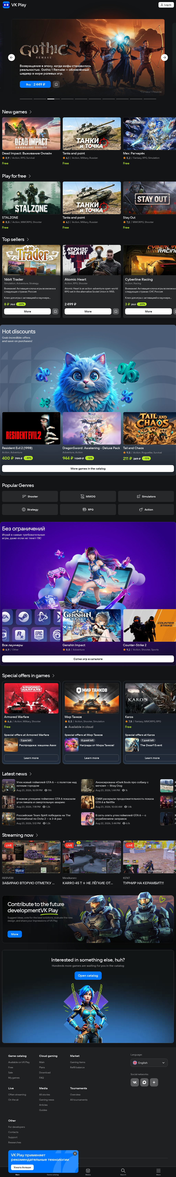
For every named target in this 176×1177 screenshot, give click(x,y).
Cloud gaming (48, 1056)
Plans (42, 1067)
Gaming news (46, 1099)
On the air (13, 1099)
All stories (44, 1094)
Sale (10, 1072)
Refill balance (77, 1067)
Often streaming (17, 1094)
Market (74, 1056)
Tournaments (78, 1088)
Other (12, 1120)
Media (43, 1088)
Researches (14, 1142)
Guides (43, 1110)
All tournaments (78, 1099)
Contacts (13, 1132)
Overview (75, 1094)
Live (11, 1088)
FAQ (41, 1077)
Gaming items (77, 1062)
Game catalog (17, 1056)
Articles (43, 1104)
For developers (16, 1126)
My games (14, 1077)
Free (10, 1067)
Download (45, 1072)
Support (12, 1137)
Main (42, 1062)
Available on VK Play (19, 1062)
